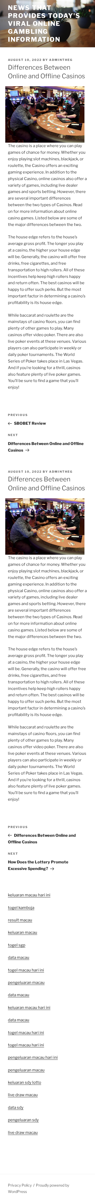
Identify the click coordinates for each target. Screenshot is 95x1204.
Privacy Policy (20, 1185)
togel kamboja (21, 907)
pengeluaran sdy (23, 1120)
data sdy (15, 1107)
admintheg (61, 60)
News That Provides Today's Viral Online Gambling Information (44, 23)
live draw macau (23, 1132)
